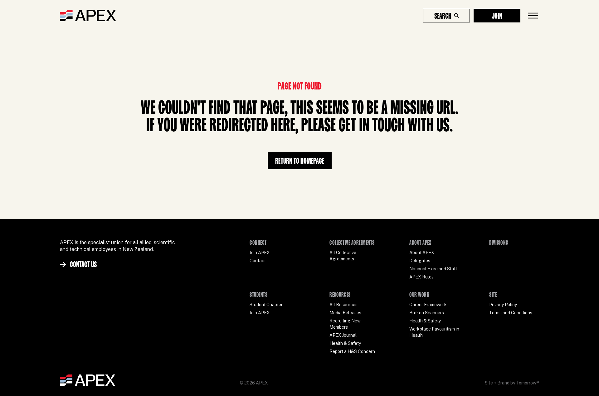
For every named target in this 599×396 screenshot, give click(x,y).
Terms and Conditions (510, 312)
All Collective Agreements (342, 255)
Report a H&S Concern (352, 351)
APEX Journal (343, 335)
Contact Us (83, 264)
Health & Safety (345, 343)
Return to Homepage (299, 161)
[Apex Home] (88, 16)
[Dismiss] (581, 385)
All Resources (343, 304)
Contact (258, 260)
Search (442, 16)
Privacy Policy (503, 304)
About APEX (421, 252)
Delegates (419, 260)
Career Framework (428, 304)
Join (497, 16)
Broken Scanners (426, 312)
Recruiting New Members (345, 324)
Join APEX (260, 252)
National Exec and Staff (433, 268)
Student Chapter (266, 304)
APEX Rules (421, 276)
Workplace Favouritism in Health (434, 332)
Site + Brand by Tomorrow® (512, 382)
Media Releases (345, 312)
